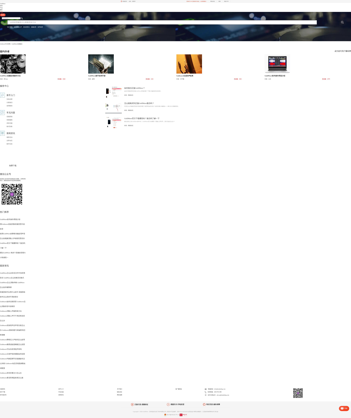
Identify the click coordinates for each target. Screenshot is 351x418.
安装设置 (9, 99)
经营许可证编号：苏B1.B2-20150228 (177, 411)
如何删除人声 (18, 27)
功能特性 (2, 389)
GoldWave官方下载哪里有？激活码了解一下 (142, 118)
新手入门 (61, 389)
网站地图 (119, 395)
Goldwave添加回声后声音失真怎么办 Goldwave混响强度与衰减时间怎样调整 (12, 330)
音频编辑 (9, 120)
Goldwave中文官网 (5, 44)
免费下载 (12, 166)
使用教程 (9, 106)
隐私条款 (119, 392)
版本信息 (9, 144)
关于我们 (119, 389)
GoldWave (2, 3)
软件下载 (2, 392)
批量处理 (33, 27)
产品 (1, 8)
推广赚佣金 (179, 389)
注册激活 (9, 102)
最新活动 (9, 137)
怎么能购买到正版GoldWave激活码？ (139, 103)
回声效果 (40, 27)
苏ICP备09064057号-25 (173, 415)
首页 (1, 5)
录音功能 (9, 123)
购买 (2, 15)
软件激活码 (3, 395)
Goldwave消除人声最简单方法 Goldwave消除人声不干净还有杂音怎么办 (12, 316)
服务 (1, 10)
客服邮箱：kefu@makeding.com (216, 389)
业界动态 (9, 140)
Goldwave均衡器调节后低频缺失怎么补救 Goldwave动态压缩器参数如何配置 (12, 363)
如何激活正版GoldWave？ (134, 88)
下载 (1, 12)
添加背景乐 (26, 27)
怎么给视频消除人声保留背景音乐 (12, 238)
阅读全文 (130, 95)
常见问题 (61, 392)
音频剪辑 (9, 116)
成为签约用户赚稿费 (343, 51)
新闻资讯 (61, 395)
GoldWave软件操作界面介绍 (10, 219)
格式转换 (9, 126)
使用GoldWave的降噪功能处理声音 (12, 234)
